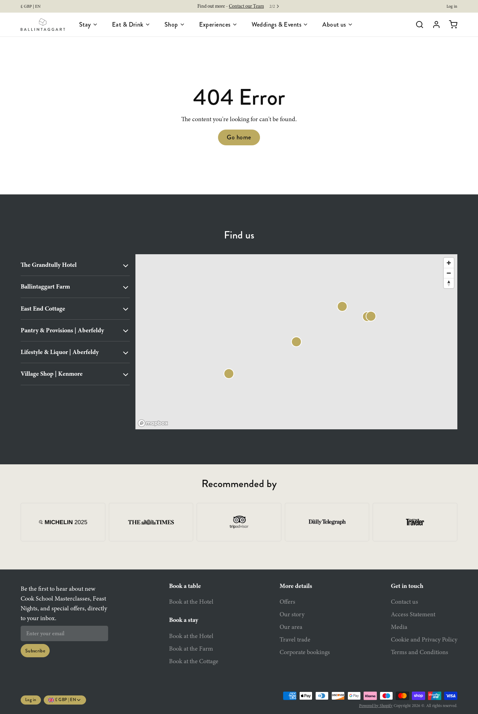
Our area (291, 627)
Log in (452, 6)
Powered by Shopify (376, 705)
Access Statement (413, 614)
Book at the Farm (191, 648)
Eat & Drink (127, 24)
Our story (292, 614)
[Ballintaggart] (43, 24)
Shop (171, 24)
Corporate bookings (305, 652)
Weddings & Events (277, 24)
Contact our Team (246, 6)
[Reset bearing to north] (449, 283)
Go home (239, 137)
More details (296, 586)
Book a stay (183, 620)
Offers (287, 601)
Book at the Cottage (193, 661)
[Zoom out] (449, 273)
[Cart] (450, 24)
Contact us (404, 601)
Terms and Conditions (419, 652)
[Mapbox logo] (153, 423)
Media (399, 627)
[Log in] (434, 24)
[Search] (417, 24)
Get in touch (407, 586)
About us (334, 24)
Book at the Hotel (191, 601)
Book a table (185, 586)
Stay (85, 24)
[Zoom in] (449, 263)
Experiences (215, 24)
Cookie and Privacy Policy (424, 639)
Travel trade (295, 639)
